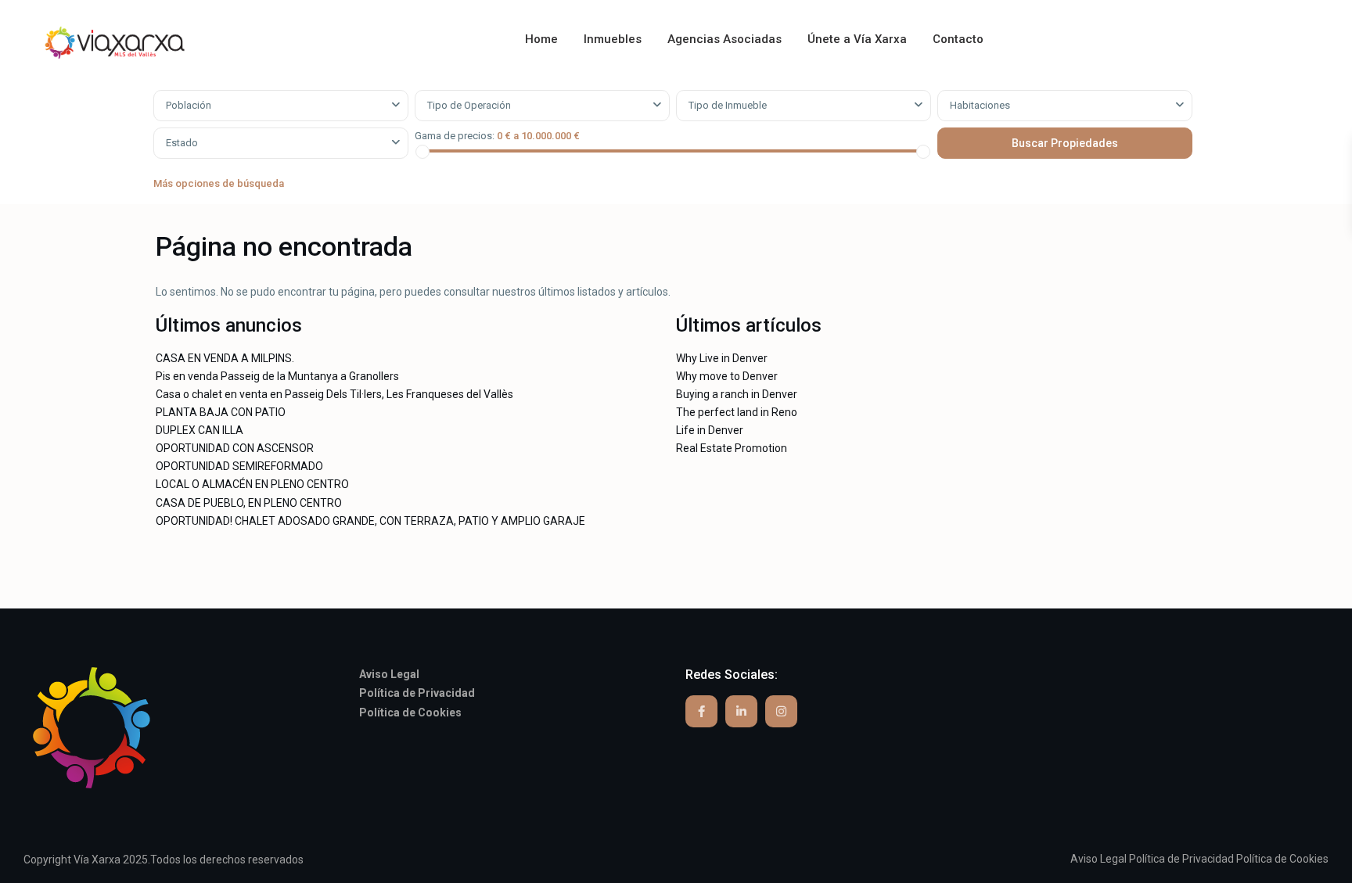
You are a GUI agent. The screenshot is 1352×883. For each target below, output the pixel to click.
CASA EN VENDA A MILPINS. (225, 358)
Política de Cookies (1282, 858)
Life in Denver (709, 430)
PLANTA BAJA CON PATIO (221, 412)
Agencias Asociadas (724, 39)
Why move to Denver (727, 376)
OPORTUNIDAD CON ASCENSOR (235, 448)
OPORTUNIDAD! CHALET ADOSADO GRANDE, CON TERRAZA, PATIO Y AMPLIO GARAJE (370, 521)
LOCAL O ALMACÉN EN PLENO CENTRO (252, 484)
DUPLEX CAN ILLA (199, 430)
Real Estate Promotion (731, 448)
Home (541, 39)
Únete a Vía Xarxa (857, 39)
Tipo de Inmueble (728, 105)
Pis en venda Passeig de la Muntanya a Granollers (277, 376)
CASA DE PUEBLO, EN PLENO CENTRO (249, 503)
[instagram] (781, 711)
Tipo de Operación (469, 105)
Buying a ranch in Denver (736, 394)
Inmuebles (613, 39)
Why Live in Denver (722, 358)
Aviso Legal (1098, 858)
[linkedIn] (741, 711)
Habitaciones (980, 105)
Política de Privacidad (1181, 858)
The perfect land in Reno (736, 412)
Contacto (958, 39)
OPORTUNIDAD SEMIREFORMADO (239, 466)
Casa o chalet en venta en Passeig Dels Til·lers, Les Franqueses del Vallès (334, 394)
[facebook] (701, 711)
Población (188, 105)
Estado (182, 143)
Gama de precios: (454, 136)
